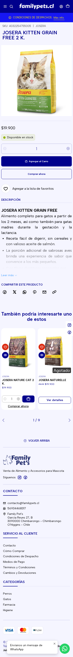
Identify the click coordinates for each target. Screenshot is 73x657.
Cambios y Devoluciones (19, 573)
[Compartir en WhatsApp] (24, 292)
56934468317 (17, 508)
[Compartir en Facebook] (4, 292)
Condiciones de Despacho (21, 556)
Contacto (9, 545)
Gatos (7, 599)
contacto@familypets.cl (23, 503)
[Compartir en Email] (44, 292)
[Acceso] (61, 6)
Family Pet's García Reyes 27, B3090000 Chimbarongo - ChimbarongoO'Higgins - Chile (34, 519)
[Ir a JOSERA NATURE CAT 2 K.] (18, 351)
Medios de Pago (14, 562)
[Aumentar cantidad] (68, 149)
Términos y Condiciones (19, 567)
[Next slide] (69, 420)
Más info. (59, 17)
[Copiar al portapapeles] (54, 292)
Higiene (8, 610)
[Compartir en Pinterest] (34, 292)
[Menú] (5, 6)
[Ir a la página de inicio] (36, 6)
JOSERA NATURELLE (52, 380)
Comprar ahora (18, 406)
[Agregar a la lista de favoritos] (5, 347)
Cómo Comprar (14, 551)
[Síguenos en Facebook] (25, 477)
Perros (7, 593)
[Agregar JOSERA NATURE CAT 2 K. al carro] (28, 399)
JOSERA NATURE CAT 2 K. (18, 381)
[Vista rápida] (5, 355)
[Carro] (68, 6)
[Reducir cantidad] (4, 149)
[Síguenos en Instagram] (19, 477)
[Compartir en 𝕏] (14, 292)
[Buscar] (11, 6)
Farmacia (9, 604)
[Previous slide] (4, 420)
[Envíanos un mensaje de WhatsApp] (65, 649)
